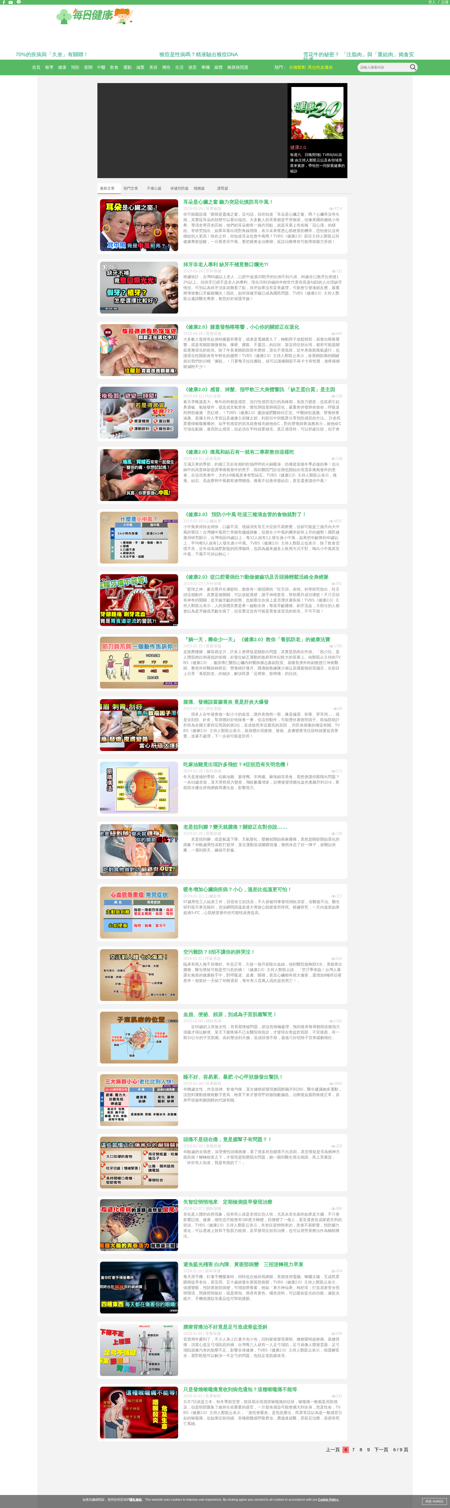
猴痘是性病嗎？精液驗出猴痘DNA (198, 54)
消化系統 (213, 708)
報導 (49, 67)
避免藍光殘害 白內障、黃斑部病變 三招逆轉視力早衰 (243, 1264)
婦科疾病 (213, 1021)
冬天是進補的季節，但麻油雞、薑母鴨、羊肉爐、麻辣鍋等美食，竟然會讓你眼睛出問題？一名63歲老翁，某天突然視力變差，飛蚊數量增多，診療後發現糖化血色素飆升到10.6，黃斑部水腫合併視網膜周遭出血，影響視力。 (261, 782)
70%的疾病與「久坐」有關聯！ (52, 54)
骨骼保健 (213, 333)
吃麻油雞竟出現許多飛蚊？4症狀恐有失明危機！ (236, 764)
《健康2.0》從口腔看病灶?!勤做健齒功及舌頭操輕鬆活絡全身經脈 (256, 577)
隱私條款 (135, 1499)
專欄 (205, 67)
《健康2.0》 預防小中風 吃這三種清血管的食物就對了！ (245, 514)
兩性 (166, 67)
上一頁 (333, 1449)
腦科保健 (213, 1208)
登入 (432, 2)
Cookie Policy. (328, 1499)
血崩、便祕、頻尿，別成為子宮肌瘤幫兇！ (230, 1014)
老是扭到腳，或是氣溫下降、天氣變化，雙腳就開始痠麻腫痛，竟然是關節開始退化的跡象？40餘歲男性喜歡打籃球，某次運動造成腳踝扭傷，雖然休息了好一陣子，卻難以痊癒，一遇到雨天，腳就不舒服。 (261, 844)
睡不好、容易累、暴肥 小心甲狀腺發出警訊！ (233, 1077)
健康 (62, 67)
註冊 (445, 2)
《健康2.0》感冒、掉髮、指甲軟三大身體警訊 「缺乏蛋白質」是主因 (259, 389)
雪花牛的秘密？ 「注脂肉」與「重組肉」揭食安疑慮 (358, 57)
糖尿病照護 (237, 67)
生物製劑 (297, 67)
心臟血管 (213, 521)
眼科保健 (213, 771)
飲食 (114, 67)
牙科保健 (213, 271)
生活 (179, 67)
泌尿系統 (213, 458)
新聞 (88, 67)
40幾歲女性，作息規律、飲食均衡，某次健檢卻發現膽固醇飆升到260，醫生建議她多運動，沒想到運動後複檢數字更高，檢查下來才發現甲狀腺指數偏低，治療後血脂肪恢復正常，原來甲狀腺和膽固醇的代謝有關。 (262, 1094)
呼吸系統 (213, 958)
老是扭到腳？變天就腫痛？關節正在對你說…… (235, 827)
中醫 (101, 67)
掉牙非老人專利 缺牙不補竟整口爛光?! (225, 264)
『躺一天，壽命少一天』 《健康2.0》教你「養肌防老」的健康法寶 (256, 639)
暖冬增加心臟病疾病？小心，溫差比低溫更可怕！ (237, 889)
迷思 (192, 67)
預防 (75, 67)
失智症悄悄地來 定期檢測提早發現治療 (227, 1202)
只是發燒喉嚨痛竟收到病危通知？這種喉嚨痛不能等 (240, 1389)
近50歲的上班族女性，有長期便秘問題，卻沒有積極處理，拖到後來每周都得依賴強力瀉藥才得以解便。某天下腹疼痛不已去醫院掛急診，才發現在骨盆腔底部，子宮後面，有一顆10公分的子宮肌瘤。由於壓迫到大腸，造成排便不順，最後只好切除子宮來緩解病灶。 (261, 1032)
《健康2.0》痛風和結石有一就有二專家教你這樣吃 (238, 452)
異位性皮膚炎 (320, 67)
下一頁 (381, 1449)
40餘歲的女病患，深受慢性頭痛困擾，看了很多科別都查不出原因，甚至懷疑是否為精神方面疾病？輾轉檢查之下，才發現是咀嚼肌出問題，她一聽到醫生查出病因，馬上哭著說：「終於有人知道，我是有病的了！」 (261, 1157)
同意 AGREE (434, 1501)
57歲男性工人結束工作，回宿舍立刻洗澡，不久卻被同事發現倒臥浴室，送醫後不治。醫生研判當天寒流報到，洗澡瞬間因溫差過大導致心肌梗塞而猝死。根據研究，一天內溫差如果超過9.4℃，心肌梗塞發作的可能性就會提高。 (261, 907)
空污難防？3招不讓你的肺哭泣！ (219, 952)
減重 (140, 67)
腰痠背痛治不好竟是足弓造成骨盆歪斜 (225, 1327)
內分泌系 (213, 396)
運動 (127, 67)
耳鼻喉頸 (213, 208)
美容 (153, 67)
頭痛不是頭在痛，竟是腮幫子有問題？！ (227, 1139)
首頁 (36, 67)
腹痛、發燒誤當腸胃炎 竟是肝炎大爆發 (226, 702)
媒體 (218, 67)
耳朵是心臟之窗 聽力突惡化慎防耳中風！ (228, 202)
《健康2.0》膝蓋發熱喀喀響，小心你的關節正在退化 (241, 327)
